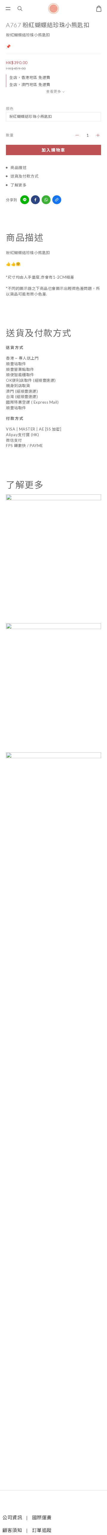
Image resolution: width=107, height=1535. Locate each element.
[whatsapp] (46, 199)
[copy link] (56, 199)
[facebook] (35, 199)
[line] (24, 199)
